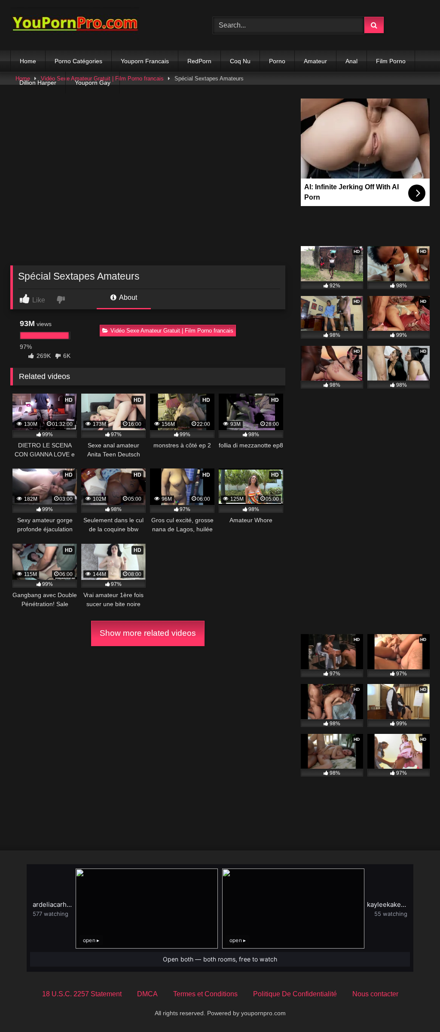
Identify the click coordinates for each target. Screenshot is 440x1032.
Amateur (315, 61)
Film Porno (391, 61)
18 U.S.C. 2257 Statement (82, 994)
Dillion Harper (37, 82)
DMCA (147, 994)
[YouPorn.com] (98, 25)
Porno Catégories (78, 61)
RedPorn (199, 61)
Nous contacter (375, 994)
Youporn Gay (92, 82)
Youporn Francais (145, 61)
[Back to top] (413, 1006)
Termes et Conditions (205, 994)
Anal (351, 61)
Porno (277, 61)
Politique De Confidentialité (295, 994)
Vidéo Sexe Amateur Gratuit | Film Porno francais (171, 330)
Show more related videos (148, 633)
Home (28, 61)
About (127, 297)
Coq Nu (240, 61)
